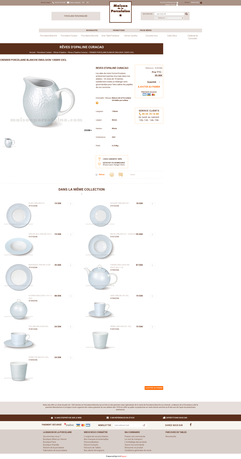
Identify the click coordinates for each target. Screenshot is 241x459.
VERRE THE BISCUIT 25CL (39, 357)
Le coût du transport (133, 439)
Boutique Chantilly (51, 445)
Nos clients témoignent (94, 450)
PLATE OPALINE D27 (37, 203)
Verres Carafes (130, 36)
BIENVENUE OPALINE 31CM (39, 265)
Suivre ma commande (134, 445)
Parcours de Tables (92, 447)
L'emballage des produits (136, 442)
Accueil (32, 52)
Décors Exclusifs (91, 445)
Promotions (119, 30)
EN (87, 2)
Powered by (111, 456)
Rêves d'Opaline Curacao (77, 52)
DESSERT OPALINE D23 (119, 203)
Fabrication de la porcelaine (55, 450)
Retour (102, 174)
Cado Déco (172, 36)
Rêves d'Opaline (60, 52)
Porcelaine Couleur (69, 36)
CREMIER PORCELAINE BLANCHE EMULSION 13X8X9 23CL (111, 52)
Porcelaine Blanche (48, 36)
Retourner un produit (134, 447)
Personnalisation (91, 442)
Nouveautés (91, 30)
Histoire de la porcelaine (53, 447)
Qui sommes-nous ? (52, 436)
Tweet (132, 175)
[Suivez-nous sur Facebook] (192, 424)
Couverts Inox (151, 36)
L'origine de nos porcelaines (96, 436)
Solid (121, 456)
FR (83, 2)
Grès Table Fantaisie (110, 36)
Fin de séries (145, 30)
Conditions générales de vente (138, 450)
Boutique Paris (49, 442)
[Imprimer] (112, 174)
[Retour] (96, 174)
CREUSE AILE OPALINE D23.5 (40, 234)
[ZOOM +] (46, 99)
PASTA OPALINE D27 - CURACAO (123, 234)
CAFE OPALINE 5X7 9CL (119, 296)
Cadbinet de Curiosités (193, 37)
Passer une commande (135, 436)
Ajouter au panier (149, 86)
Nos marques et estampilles (96, 439)
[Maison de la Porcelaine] (120, 12)
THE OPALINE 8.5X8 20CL (39, 326)
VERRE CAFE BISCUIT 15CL (121, 326)
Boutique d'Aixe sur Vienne (55, 439)
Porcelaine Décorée (89, 36)
